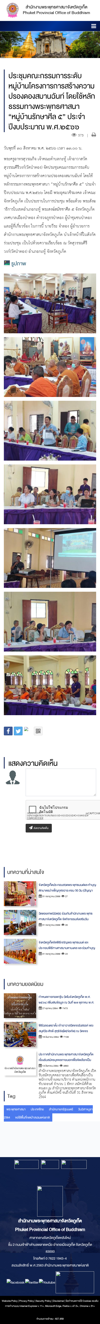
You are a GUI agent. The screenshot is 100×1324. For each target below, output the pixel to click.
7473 (65, 1008)
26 (66, 925)
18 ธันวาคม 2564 (50, 1037)
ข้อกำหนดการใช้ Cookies (78, 1301)
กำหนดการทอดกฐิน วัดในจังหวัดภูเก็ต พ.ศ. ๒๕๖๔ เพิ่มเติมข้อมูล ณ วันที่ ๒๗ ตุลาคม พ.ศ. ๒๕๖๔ (66, 1002)
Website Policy (10, 1301)
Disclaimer (59, 1301)
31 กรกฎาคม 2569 (51, 896)
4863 (65, 1066)
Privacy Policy (26, 1301)
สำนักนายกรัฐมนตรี (61, 1109)
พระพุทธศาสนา (16, 1109)
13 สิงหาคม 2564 (50, 1066)
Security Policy (43, 1301)
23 (66, 954)
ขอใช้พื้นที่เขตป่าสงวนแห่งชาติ (32, 1117)
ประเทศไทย (37, 1109)
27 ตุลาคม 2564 (50, 1008)
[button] (93, 27)
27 (66, 896)
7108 (66, 1037)
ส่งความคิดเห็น (40, 828)
